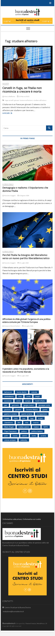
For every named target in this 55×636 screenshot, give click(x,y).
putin (6, 435)
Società (5, 83)
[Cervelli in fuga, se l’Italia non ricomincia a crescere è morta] (27, 63)
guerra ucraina (26, 414)
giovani (16, 100)
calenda (34, 392)
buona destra (21, 392)
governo (18, 409)
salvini (24, 435)
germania (15, 405)
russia (15, 435)
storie (34, 435)
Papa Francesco (10, 431)
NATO (45, 427)
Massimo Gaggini (10, 195)
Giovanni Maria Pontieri (12, 326)
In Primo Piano (7, 184)
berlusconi (8, 392)
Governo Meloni (32, 409)
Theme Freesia (30, 623)
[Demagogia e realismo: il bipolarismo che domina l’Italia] (27, 163)
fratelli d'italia (40, 401)
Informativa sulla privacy (12, 519)
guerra (45, 409)
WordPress (41, 623)
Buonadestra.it (8, 623)
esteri (18, 401)
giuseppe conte (44, 405)
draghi (37, 396)
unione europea (10, 440)
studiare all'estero (39, 100)
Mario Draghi (9, 427)
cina (19, 396)
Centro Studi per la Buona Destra (17, 607)
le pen (40, 418)
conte (28, 396)
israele (6, 418)
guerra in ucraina (10, 414)
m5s (26, 422)
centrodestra (9, 396)
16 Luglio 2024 (28, 326)
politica (24, 431)
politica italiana (36, 431)
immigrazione (42, 414)
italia (16, 418)
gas (5, 405)
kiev (23, 418)
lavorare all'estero (26, 100)
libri (19, 422)
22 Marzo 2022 (23, 96)
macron (36, 422)
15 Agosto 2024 (24, 195)
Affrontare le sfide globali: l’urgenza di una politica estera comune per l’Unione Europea (26, 320)
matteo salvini (24, 427)
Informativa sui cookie (32, 519)
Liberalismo (8, 422)
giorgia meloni (29, 405)
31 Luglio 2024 (24, 263)
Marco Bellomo (9, 96)
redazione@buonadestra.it (13, 611)
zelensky (23, 440)
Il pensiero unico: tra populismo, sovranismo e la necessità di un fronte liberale (25, 370)
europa (27, 401)
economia (8, 401)
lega (31, 418)
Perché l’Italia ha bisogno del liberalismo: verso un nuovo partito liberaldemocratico (26, 256)
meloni (36, 427)
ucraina (43, 435)
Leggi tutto (9, 113)
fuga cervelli (9, 100)
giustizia (7, 409)
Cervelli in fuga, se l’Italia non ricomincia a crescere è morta (22, 89)
